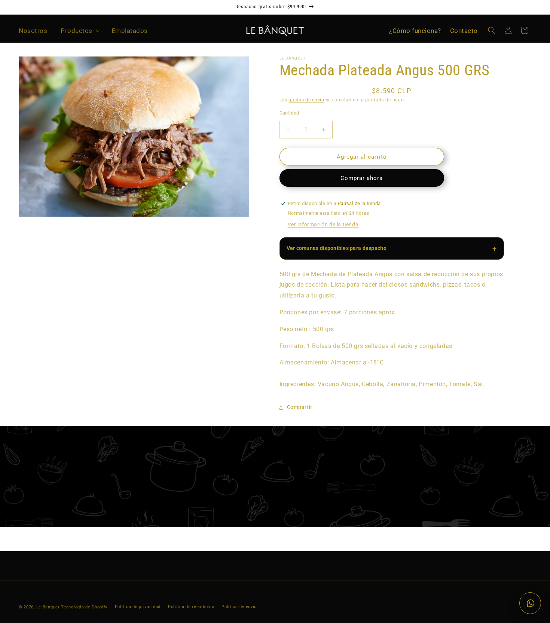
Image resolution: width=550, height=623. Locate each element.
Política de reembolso (191, 606)
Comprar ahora (361, 178)
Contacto (464, 30)
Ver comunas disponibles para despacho (336, 248)
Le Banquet (48, 607)
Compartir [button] (299, 407)
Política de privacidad (138, 606)
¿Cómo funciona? (415, 30)
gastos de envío (306, 100)
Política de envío (239, 606)
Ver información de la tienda (323, 224)
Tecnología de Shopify (84, 607)
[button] (79, 30)
